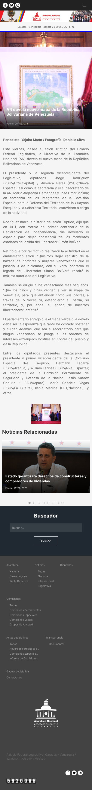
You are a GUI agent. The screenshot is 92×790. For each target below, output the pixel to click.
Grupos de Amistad (21, 624)
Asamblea (12, 565)
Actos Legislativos (17, 637)
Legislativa (44, 585)
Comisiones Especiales (23, 615)
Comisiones (13, 598)
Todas (41, 571)
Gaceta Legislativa (17, 671)
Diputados (66, 565)
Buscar (46, 540)
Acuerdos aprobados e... (24, 648)
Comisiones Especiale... (24, 653)
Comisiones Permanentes (25, 610)
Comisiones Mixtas (21, 619)
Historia (14, 571)
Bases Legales (18, 576)
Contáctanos (14, 677)
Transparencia (54, 637)
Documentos (56, 644)
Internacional (46, 581)
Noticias (40, 565)
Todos (13, 644)
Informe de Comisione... (24, 658)
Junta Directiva (19, 581)
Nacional (43, 576)
